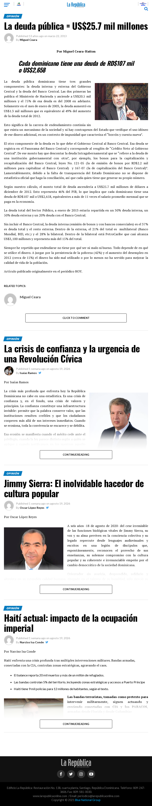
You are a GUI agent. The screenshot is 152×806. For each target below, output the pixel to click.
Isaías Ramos (28, 373)
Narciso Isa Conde (32, 642)
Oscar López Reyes (32, 507)
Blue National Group (88, 800)
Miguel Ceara (28, 39)
